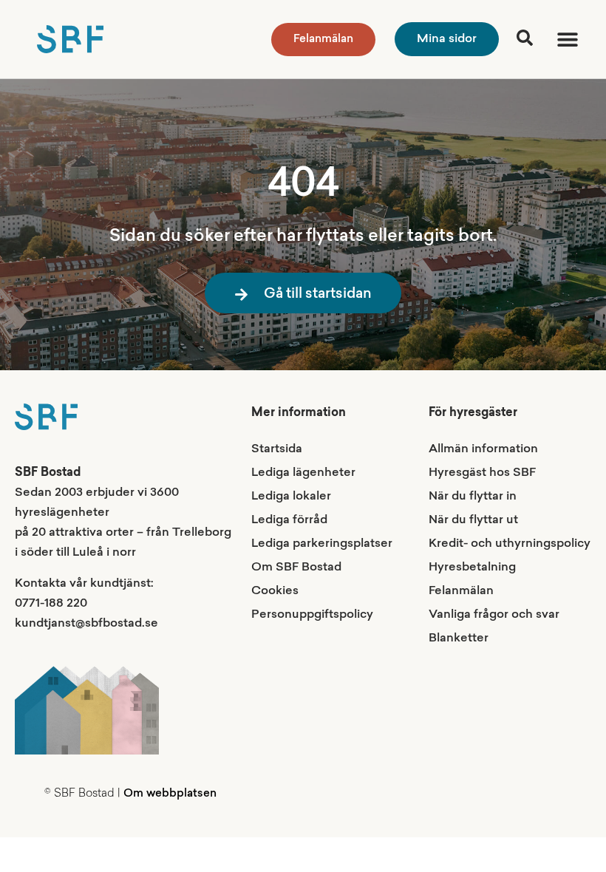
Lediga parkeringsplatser (321, 544)
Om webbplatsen (170, 794)
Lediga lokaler (291, 497)
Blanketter (458, 638)
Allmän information (483, 449)
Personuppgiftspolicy (312, 615)
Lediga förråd (289, 520)
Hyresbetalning (472, 567)
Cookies (275, 591)
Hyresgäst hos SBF (482, 473)
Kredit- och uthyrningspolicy (509, 544)
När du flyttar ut (473, 520)
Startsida (276, 449)
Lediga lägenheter (303, 473)
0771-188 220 (51, 604)
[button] (567, 39)
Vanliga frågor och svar (494, 615)
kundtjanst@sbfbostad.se (86, 624)
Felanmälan (461, 591)
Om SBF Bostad (296, 567)
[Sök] (525, 38)
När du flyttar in (473, 497)
